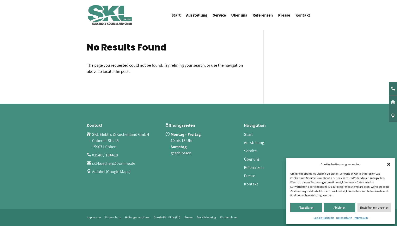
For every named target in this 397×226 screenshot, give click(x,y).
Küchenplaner (229, 217)
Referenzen (262, 16)
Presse (284, 16)
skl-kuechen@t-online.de (113, 163)
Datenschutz (344, 218)
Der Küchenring (206, 217)
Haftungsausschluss (137, 217)
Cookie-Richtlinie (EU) (167, 217)
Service (219, 16)
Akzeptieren (306, 207)
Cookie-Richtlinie (323, 218)
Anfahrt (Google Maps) (111, 171)
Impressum (361, 218)
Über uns (239, 16)
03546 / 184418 (105, 154)
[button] (389, 164)
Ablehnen (340, 207)
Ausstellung (196, 16)
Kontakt (302, 16)
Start (176, 16)
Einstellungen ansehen (374, 207)
